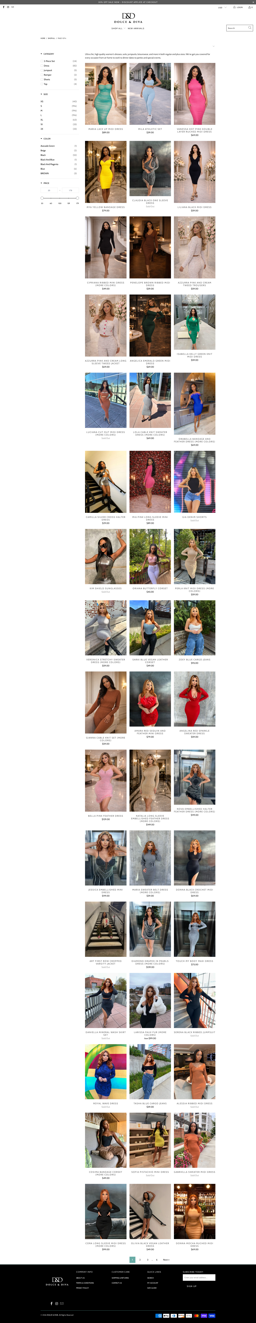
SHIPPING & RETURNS (120, 1278)
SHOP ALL (117, 28)
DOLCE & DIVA (52, 1315)
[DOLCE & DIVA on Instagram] (8, 7)
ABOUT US (80, 1278)
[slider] (42, 198)
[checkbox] (60, 61)
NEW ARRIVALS (136, 28)
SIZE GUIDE (152, 1288)
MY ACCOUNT (152, 1283)
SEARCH (150, 1278)
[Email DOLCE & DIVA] (12, 7)
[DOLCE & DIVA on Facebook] (3, 7)
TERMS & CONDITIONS (85, 1283)
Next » (166, 1259)
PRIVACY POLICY (82, 1288)
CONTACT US (117, 1283)
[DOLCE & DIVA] (128, 18)
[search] (239, 28)
